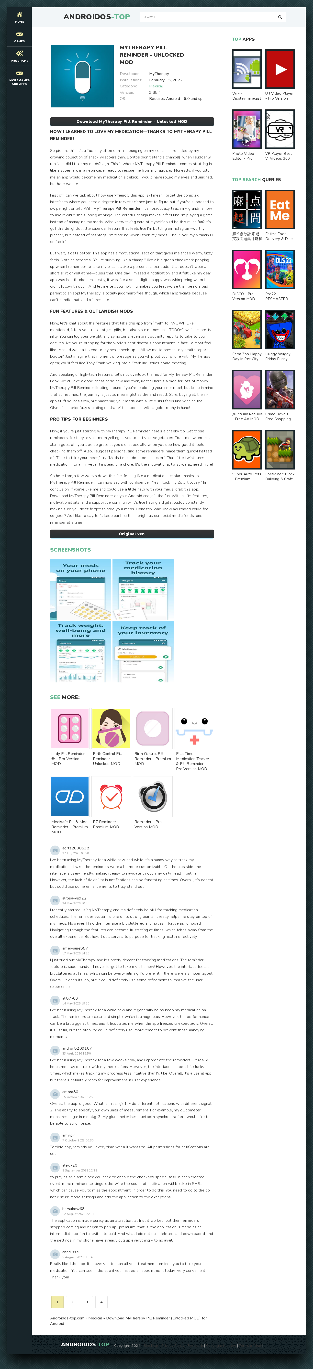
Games (19, 41)
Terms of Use (250, 1345)
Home (19, 22)
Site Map (151, 1345)
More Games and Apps (19, 82)
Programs (20, 61)
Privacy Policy (172, 1345)
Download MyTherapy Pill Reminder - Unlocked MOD (132, 121)
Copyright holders (221, 1345)
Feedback (195, 1345)
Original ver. (132, 534)
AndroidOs (97, 17)
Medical (156, 86)
